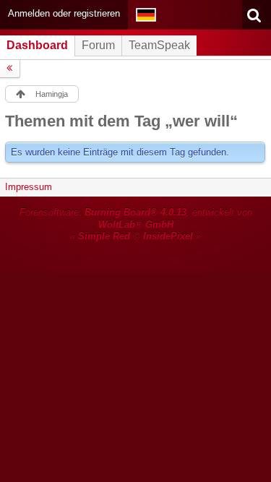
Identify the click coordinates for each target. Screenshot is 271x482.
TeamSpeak (159, 45)
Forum (98, 45)
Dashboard (37, 45)
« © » (135, 236)
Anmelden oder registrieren (64, 13)
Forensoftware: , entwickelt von (136, 218)
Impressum (28, 186)
